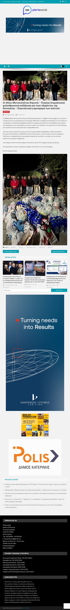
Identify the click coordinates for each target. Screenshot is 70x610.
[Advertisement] (35, 49)
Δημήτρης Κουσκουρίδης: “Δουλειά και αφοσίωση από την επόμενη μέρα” (60, 251)
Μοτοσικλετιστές (31, 247)
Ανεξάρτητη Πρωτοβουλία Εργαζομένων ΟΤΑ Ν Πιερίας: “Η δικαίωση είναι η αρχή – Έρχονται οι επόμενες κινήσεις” (36, 485)
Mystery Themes (25, 608)
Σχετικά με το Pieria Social (29, 1)
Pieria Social (20, 114)
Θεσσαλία (13, 247)
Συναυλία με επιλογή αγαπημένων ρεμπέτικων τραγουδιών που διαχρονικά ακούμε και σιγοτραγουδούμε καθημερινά (35, 495)
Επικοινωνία (41, 1)
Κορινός (21, 247)
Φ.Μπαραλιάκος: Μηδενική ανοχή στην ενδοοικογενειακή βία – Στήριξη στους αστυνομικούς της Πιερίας (36, 490)
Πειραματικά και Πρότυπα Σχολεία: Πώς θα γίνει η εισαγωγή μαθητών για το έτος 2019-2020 (35, 280)
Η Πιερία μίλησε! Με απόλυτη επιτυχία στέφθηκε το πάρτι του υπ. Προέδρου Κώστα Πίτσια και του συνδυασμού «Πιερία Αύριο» (13, 279)
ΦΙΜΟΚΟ (50, 247)
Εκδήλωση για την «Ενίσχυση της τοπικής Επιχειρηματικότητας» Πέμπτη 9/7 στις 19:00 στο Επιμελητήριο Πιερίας (56, 279)
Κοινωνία (6, 111)
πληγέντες (42, 247)
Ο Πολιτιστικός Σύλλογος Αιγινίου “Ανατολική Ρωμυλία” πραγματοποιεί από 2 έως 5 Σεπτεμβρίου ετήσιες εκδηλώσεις (34, 506)
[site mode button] (62, 66)
